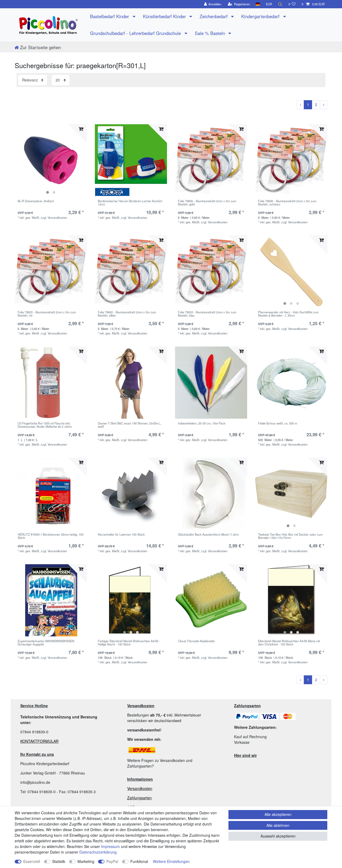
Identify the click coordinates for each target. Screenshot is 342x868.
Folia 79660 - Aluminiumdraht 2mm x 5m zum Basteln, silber (127, 313)
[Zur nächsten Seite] (323, 104)
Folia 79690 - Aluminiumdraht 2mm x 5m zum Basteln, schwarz (287, 202)
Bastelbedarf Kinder (110, 16)
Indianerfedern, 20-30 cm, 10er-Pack (202, 423)
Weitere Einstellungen (171, 861)
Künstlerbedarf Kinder (165, 16)
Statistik (58, 861)
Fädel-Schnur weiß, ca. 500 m (277, 423)
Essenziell (31, 861)
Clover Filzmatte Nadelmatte (196, 641)
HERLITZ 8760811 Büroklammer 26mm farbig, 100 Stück (50, 536)
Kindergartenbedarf (261, 16)
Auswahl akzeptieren (278, 836)
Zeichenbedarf (214, 16)
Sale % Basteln (210, 33)
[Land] (258, 4)
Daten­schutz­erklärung (97, 852)
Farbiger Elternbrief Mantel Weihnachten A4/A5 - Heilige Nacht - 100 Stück (129, 642)
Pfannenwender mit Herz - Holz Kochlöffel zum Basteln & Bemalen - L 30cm (288, 313)
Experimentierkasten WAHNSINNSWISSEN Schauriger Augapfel (46, 642)
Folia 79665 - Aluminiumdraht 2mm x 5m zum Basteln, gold (207, 202)
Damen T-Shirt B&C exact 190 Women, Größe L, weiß (129, 425)
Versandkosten (139, 788)
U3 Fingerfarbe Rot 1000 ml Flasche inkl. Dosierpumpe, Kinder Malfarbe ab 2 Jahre (45, 425)
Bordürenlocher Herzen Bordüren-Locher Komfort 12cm (130, 202)
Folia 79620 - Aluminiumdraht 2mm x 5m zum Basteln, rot (47, 313)
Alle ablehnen (277, 825)
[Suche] (280, 4)
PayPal (112, 861)
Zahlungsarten (139, 797)
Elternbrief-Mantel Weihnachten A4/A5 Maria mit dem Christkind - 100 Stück (289, 642)
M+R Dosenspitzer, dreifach (36, 201)
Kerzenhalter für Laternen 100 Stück (121, 534)
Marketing (85, 861)
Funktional (139, 861)
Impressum (110, 846)
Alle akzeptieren (278, 814)
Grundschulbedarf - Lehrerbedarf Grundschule (136, 33)
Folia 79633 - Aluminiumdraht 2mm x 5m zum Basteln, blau (207, 313)
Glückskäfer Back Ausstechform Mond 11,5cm (208, 534)
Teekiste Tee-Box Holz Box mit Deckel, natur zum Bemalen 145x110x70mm (290, 536)
